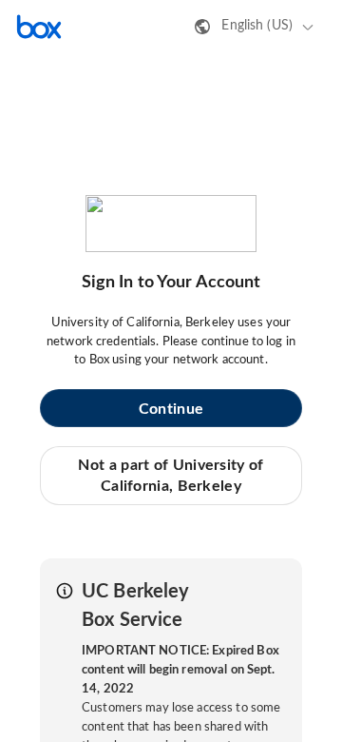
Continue (171, 409)
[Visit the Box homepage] (39, 26)
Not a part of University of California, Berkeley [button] (170, 476)
